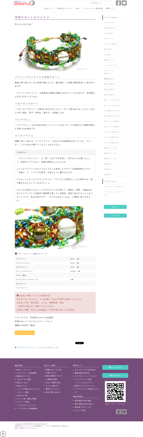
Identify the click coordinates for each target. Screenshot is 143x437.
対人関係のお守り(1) (112, 111)
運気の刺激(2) (109, 89)
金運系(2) (108, 169)
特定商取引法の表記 (83, 401)
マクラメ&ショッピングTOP (113, 193)
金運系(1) (108, 164)
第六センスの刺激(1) (112, 121)
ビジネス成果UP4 (111, 44)
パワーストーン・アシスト (86, 376)
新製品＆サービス (64, 8)
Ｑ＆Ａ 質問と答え (53, 382)
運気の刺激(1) (109, 84)
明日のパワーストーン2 (84, 386)
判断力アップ (109, 60)
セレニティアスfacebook (85, 370)
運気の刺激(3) (109, 95)
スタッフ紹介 (80, 410)
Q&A (77, 8)
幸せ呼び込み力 (110, 28)
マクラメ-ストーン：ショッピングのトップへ (38, 348)
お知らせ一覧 (22, 395)
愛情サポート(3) (110, 158)
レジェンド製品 (23, 402)
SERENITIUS (30, 424)
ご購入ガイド (115, 207)
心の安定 (107, 55)
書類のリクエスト (53, 389)
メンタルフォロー (111, 65)
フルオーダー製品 (24, 379)
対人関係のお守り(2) (112, 116)
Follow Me (116, 375)
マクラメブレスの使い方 (113, 186)
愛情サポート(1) (110, 148)
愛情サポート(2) (110, 153)
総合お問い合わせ (53, 392)
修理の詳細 (52, 379)
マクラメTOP (109, 23)
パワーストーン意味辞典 (93, 8)
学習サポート (109, 79)
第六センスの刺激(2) (112, 127)
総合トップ (49, 8)
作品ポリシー (22, 386)
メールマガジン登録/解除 (27, 408)
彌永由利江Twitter (82, 373)
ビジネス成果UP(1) (111, 132)
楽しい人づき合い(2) (112, 105)
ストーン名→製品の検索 (27, 399)
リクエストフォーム (27, 405)
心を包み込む (109, 33)
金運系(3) (108, 174)
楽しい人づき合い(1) (112, 100)
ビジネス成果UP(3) (111, 143)
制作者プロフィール (83, 407)
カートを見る (115, 215)
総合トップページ (24, 370)
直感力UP (108, 49)
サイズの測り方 (52, 386)
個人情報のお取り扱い (84, 404)
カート (111, 8)
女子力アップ (109, 39)
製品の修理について (54, 376)
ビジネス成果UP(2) (111, 137)
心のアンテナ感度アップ (109, 72)
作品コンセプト (23, 382)
